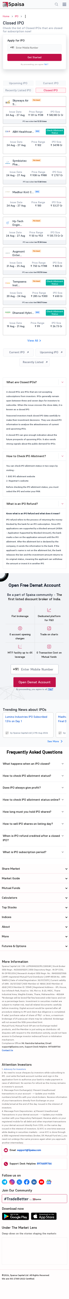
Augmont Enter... (19, 253)
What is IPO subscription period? (24, 852)
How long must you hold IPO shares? (27, 811)
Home (6, 16)
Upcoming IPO (18, 83)
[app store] (44, 1217)
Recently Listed (33, 362)
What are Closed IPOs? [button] (21, 382)
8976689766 (44, 1163)
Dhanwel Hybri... (23, 313)
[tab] (34, 382)
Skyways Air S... (21, 102)
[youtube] (41, 1182)
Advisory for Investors (15, 1069)
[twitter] (19, 1182)
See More (53, 741)
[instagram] (12, 1182)
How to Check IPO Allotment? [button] (26, 456)
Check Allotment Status (55, 131)
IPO (16, 16)
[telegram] (4, 1182)
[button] (25, 16)
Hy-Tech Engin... (18, 223)
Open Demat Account (35, 682)
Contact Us (7, 1050)
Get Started (34, 57)
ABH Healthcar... (23, 131)
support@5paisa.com (29, 1150)
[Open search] (56, 4)
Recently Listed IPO (18, 90)
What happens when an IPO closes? (26, 763)
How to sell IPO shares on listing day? (28, 823)
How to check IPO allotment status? (27, 775)
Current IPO (51, 83)
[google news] (49, 1182)
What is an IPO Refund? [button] (22, 503)
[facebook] (26, 1182)
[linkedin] (34, 1182)
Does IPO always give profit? (22, 787)
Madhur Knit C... (23, 192)
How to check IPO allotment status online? (31, 799)
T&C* (46, 64)
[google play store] (15, 1217)
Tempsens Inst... (19, 283)
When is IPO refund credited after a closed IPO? (31, 838)
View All (32, 340)
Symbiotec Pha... (20, 162)
